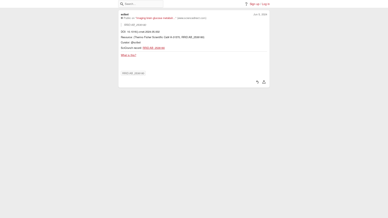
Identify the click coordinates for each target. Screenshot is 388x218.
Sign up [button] (254, 4)
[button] (121, 4)
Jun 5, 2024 (260, 14)
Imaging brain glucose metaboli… (155, 18)
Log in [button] (266, 4)
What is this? (128, 55)
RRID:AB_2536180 (154, 48)
